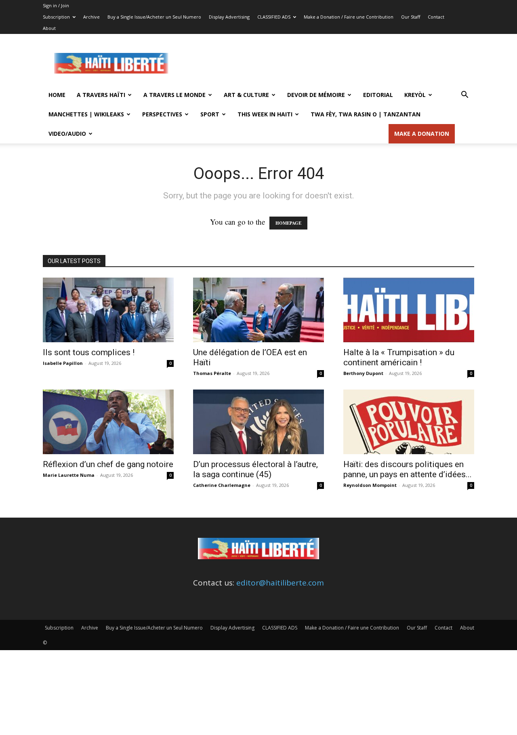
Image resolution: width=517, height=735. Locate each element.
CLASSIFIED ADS (273, 17)
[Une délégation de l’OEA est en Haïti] (258, 310)
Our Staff (410, 17)
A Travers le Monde (174, 95)
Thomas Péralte (212, 373)
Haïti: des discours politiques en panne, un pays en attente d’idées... (407, 469)
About (49, 28)
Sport (209, 114)
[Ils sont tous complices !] (108, 310)
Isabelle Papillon (63, 363)
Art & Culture (246, 95)
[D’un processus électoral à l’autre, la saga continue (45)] (258, 422)
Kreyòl (415, 95)
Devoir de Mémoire (316, 95)
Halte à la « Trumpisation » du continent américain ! (398, 357)
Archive (91, 17)
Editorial (378, 95)
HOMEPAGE (288, 223)
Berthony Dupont (363, 373)
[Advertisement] (327, 63)
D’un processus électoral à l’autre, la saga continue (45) (255, 469)
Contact (436, 17)
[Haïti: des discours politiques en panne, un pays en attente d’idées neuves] (408, 422)
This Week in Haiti (264, 114)
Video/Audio (67, 133)
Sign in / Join (56, 5)
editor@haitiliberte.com (280, 582)
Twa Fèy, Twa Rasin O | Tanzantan (365, 114)
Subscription (56, 17)
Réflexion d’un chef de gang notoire (108, 464)
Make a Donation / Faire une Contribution (348, 17)
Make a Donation (421, 133)
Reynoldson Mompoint (370, 485)
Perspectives (162, 114)
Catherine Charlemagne (221, 485)
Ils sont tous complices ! (89, 352)
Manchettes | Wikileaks (86, 114)
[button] (464, 95)
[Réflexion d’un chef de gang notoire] (108, 422)
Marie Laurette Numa (69, 475)
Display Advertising (229, 17)
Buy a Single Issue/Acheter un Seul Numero (154, 17)
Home (56, 95)
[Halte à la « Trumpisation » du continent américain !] (408, 310)
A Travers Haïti (101, 95)
